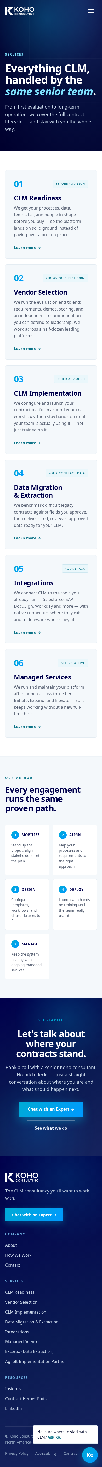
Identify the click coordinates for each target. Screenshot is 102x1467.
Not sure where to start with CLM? (62, 1434)
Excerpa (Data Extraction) (29, 1351)
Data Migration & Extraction (32, 1322)
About (11, 1245)
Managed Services (22, 1341)
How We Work (18, 1255)
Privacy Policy (17, 1453)
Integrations (17, 1332)
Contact (12, 1265)
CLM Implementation (25, 1312)
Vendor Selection (21, 1302)
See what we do (51, 1128)
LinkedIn (13, 1408)
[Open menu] (91, 11)
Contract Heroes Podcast (28, 1399)
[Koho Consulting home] (19, 11)
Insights (13, 1389)
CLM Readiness (19, 1292)
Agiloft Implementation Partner (35, 1361)
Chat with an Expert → (51, 1109)
